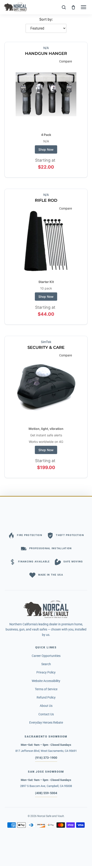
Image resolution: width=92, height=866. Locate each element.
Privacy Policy (46, 672)
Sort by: (46, 19)
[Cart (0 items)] (73, 7)
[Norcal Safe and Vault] (46, 609)
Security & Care (46, 347)
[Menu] (83, 7)
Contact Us (46, 714)
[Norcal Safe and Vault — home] (15, 7)
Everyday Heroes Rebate (46, 722)
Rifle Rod (46, 200)
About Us (46, 705)
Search (46, 664)
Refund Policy (46, 697)
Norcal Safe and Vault (50, 816)
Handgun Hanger (46, 53)
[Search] (63, 7)
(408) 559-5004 (46, 793)
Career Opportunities (46, 656)
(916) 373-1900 (46, 757)
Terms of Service (46, 689)
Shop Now (46, 149)
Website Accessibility (46, 681)
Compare (65, 61)
